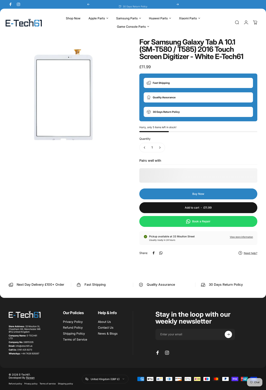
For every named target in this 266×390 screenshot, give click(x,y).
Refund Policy (73, 327)
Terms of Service (75, 339)
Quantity (145, 139)
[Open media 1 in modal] (68, 97)
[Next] (177, 4)
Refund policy (15, 383)
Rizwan (30, 377)
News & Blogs (108, 333)
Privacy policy (30, 383)
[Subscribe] (228, 334)
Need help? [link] (250, 253)
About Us (104, 322)
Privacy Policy (73, 322)
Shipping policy (65, 383)
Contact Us (105, 327)
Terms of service (48, 383)
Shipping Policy (74, 333)
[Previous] (88, 4)
